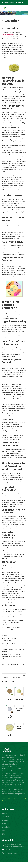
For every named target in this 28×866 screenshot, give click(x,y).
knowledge (10, 17)
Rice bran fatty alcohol (19, 699)
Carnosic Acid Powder (9, 699)
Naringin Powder (9, 734)
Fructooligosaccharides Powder (9, 717)
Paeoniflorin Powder (19, 709)
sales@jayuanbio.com (9, 2)
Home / (4, 17)
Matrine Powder (19, 727)
